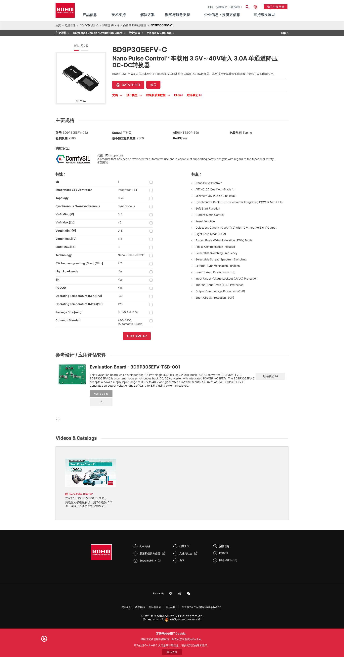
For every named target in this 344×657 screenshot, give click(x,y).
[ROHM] (65, 11)
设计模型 (132, 95)
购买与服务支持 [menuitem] (177, 15)
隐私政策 (172, 652)
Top (283, 32)
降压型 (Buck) (111, 25)
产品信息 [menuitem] (90, 15)
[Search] (247, 6)
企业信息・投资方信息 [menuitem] (222, 15)
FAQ (177, 95)
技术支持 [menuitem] (118, 15)
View (83, 100)
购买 (153, 85)
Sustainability (148, 560)
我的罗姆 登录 (275, 6)
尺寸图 (84, 45)
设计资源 (134, 32)
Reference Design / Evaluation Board (98, 32)
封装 (76, 45)
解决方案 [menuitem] (147, 15)
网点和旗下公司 (228, 560)
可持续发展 (263, 15)
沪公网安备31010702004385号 (185, 619)
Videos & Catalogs (159, 32)
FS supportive (114, 155)
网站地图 (171, 607)
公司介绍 (145, 546)
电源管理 (70, 25)
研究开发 (184, 546)
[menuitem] (262, 15)
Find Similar (137, 336)
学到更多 (102, 162)
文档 (115, 95)
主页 (58, 25)
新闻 (210, 6)
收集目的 (140, 607)
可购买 (127, 133)
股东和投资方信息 (150, 553)
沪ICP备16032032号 (153, 619)
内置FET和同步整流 (134, 25)
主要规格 (61, 32)
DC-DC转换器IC (89, 25)
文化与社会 (185, 553)
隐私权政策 (155, 607)
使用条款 (126, 607)
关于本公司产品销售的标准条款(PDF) (202, 607)
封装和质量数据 (156, 95)
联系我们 (236, 6)
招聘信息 (221, 6)
